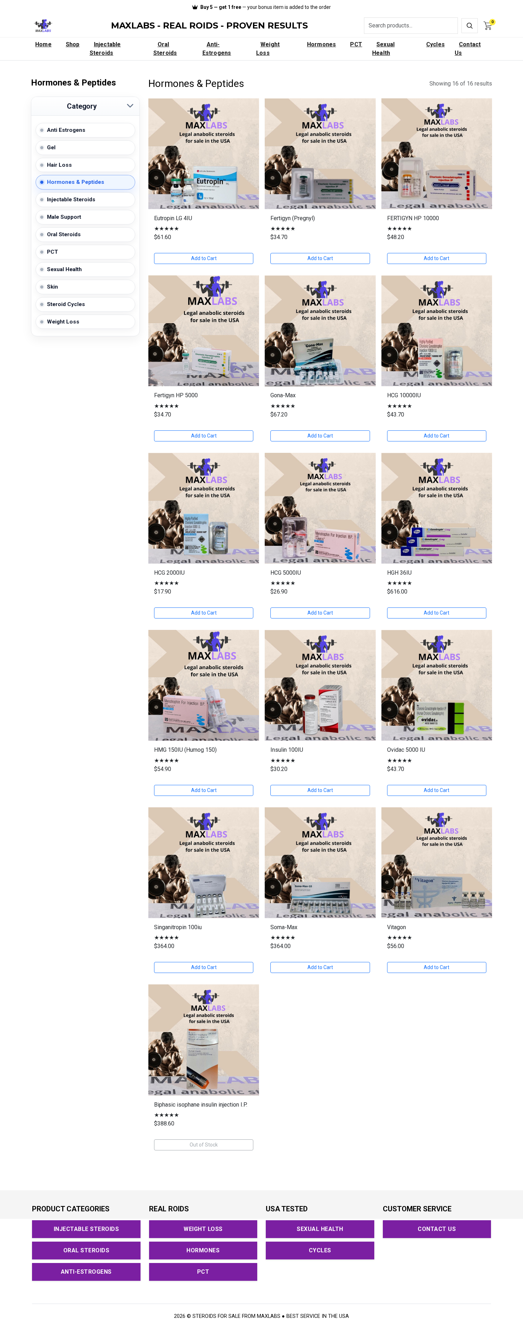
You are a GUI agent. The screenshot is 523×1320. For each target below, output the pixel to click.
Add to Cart (204, 258)
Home (43, 44)
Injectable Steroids (105, 48)
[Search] (469, 25)
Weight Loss (268, 48)
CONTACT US (437, 1229)
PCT (356, 44)
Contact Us (468, 48)
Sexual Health (383, 48)
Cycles (435, 44)
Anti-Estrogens (216, 48)
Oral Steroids (165, 48)
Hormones (321, 44)
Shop (73, 44)
